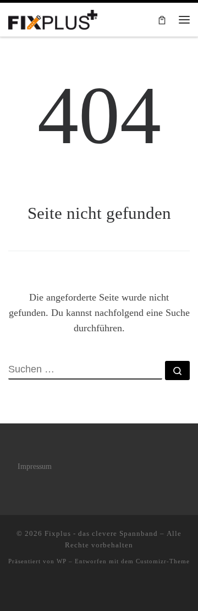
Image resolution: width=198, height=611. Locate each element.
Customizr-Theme (163, 561)
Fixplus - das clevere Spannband (101, 533)
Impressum (35, 466)
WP (62, 561)
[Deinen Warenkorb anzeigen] (162, 19)
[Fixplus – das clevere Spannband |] (52, 18)
